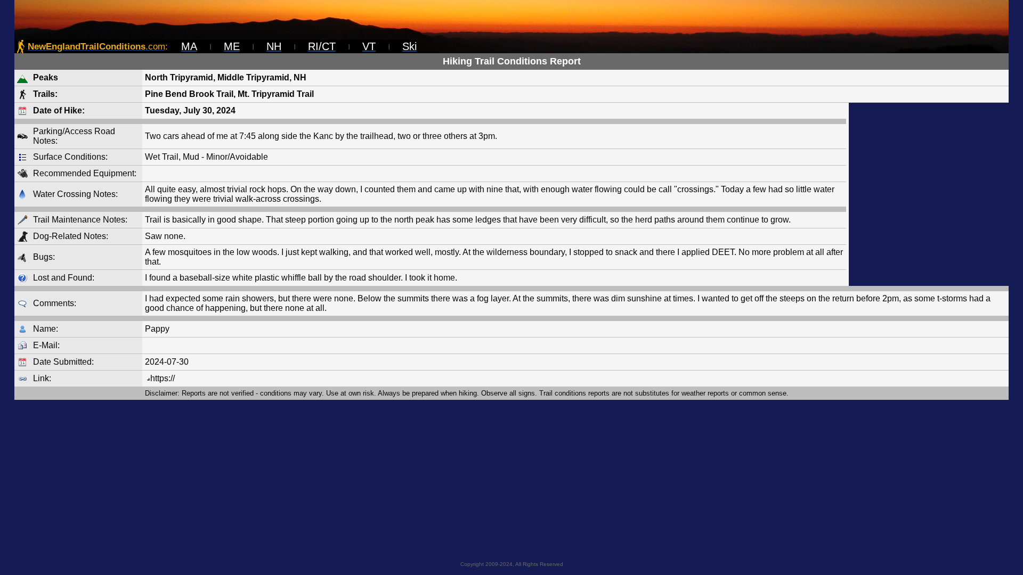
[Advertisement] (929, 194)
